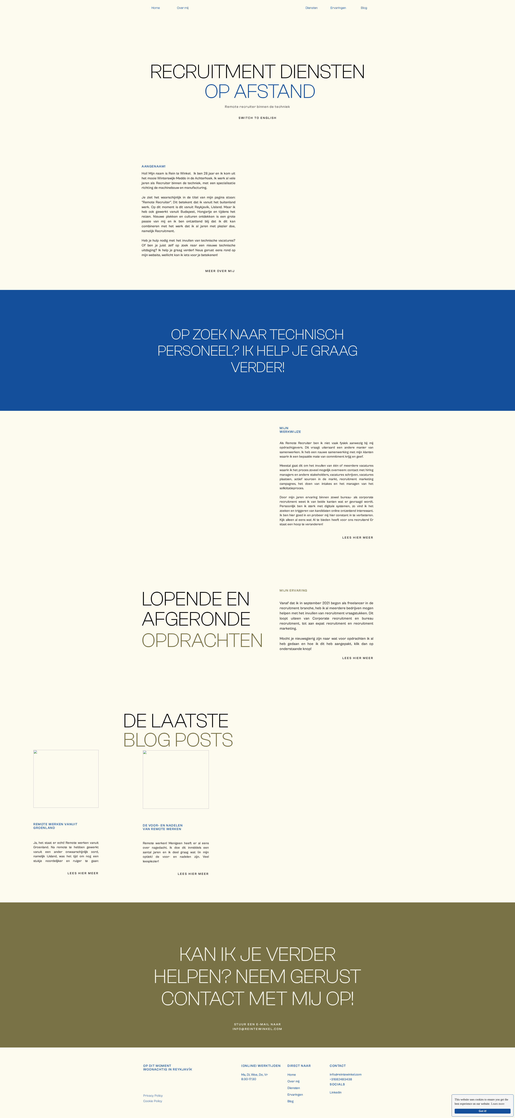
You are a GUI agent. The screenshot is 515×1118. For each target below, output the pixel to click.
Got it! (482, 1111)
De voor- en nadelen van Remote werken (163, 827)
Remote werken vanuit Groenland (55, 826)
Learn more (497, 1103)
